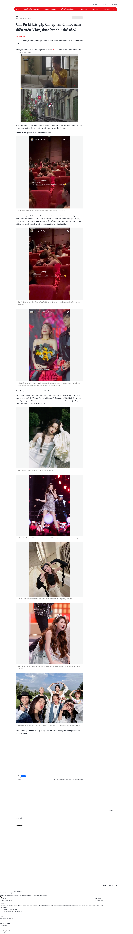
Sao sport (107, 9)
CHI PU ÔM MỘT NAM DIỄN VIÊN (61, 779)
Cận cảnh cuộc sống (68, 9)
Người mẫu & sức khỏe (64, 905)
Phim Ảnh (50, 905)
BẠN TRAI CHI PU (72, 779)
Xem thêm (19, 825)
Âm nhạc (84, 9)
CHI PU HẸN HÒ (79, 779)
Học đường (73, 905)
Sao (17, 9)
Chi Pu (55, 50)
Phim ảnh (95, 9)
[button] (77, 17)
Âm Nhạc (45, 905)
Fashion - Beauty (50, 9)
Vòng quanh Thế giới (37, 905)
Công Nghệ (91, 905)
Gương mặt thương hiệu (82, 905)
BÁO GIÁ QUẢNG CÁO (110, 885)
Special (95, 905)
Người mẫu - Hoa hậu (31, 9)
